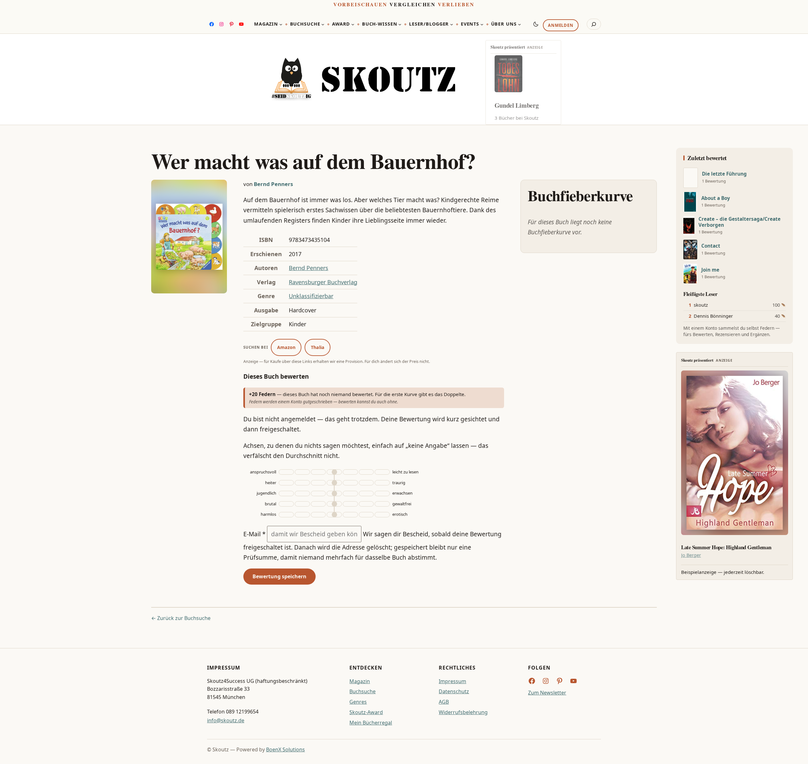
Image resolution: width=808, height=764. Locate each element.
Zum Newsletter (547, 692)
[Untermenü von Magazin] (280, 24)
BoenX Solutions (285, 749)
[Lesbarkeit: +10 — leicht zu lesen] (366, 472)
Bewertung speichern (279, 576)
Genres (358, 701)
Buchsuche (362, 691)
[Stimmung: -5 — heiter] (318, 482)
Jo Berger (691, 555)
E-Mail (254, 534)
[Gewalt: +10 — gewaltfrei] (366, 504)
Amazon (286, 347)
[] (690, 178)
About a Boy (715, 198)
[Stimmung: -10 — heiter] (302, 482)
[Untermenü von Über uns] (519, 24)
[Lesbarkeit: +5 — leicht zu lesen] (350, 472)
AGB (444, 701)
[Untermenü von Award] (352, 24)
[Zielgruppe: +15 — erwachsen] (382, 493)
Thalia (317, 347)
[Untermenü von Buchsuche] (322, 24)
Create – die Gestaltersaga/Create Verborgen (739, 222)
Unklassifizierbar (311, 296)
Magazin (359, 681)
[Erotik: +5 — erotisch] (350, 514)
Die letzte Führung (724, 174)
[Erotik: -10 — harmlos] (302, 514)
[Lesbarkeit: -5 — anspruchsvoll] (318, 472)
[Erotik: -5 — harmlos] (318, 514)
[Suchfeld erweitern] (594, 24)
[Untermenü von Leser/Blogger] (451, 24)
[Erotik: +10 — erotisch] (366, 514)
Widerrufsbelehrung (463, 712)
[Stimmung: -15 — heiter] (286, 482)
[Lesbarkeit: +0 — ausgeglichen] (334, 472)
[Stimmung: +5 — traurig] (350, 482)
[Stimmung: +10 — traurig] (366, 482)
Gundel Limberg (517, 105)
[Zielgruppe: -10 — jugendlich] (302, 493)
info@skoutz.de (225, 720)
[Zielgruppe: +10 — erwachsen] (366, 493)
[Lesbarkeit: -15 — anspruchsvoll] (286, 472)
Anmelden (560, 25)
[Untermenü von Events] (482, 24)
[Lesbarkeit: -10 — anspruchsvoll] (302, 472)
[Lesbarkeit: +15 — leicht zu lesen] (382, 472)
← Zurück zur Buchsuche (181, 618)
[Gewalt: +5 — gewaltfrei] (350, 504)
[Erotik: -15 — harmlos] (286, 514)
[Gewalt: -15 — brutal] (286, 504)
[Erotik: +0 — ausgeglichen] (334, 514)
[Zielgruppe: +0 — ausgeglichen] (334, 493)
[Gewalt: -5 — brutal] (318, 504)
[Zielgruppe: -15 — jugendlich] (286, 493)
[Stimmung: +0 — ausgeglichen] (334, 482)
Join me (710, 270)
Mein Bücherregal (370, 722)
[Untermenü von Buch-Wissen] (399, 24)
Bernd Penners (273, 184)
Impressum (452, 681)
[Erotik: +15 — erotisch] (382, 514)
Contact (710, 246)
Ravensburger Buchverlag (323, 282)
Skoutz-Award (366, 712)
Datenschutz (454, 691)
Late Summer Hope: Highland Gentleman (726, 547)
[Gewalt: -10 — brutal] (302, 504)
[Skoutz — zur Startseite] (363, 79)
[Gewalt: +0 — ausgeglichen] (334, 504)
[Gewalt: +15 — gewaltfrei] (382, 504)
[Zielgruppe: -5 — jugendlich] (318, 493)
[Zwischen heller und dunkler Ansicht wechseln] (536, 24)
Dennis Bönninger (713, 316)
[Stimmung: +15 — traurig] (382, 482)
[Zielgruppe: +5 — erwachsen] (350, 493)
